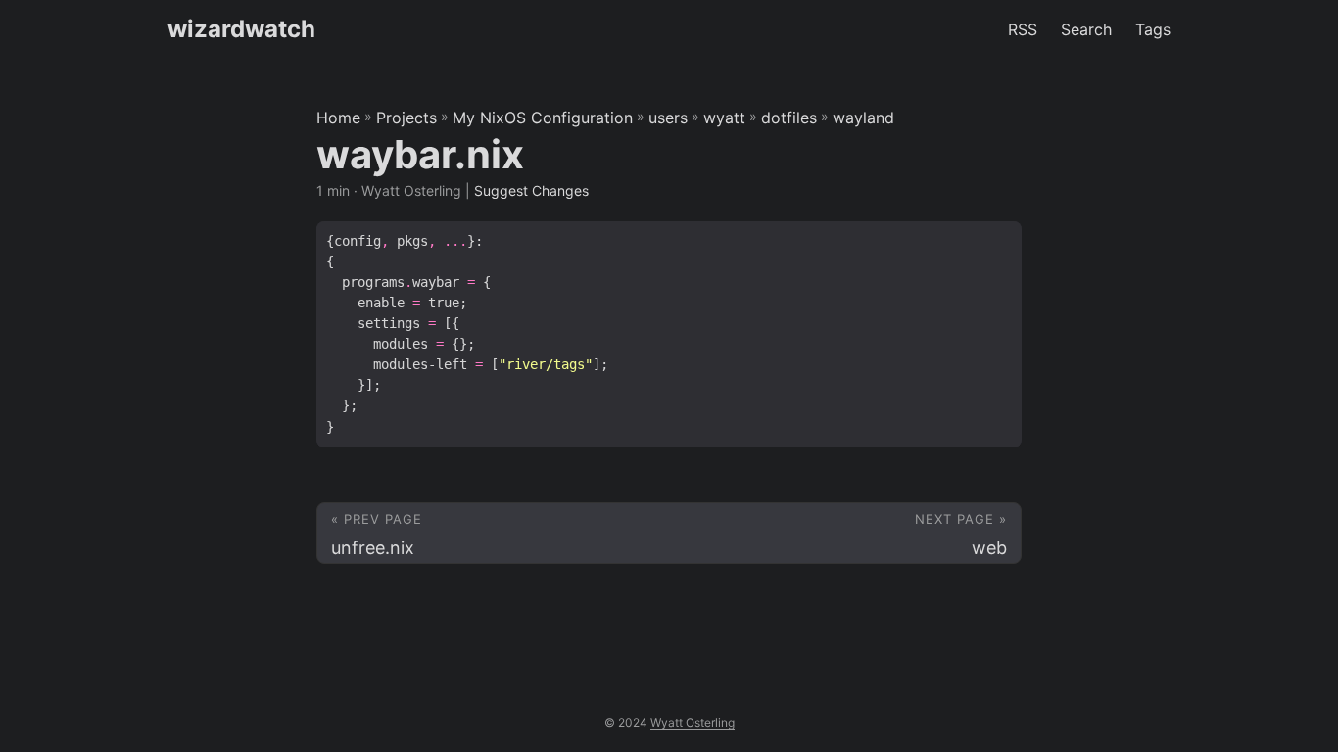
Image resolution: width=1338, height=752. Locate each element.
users (668, 117)
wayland (863, 117)
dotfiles (789, 117)
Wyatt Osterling (692, 722)
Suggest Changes (531, 190)
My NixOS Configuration (543, 117)
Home (338, 117)
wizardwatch (241, 29)
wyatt (724, 117)
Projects (406, 117)
